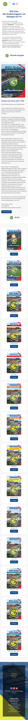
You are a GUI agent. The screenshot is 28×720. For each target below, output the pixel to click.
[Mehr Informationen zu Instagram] (17, 4)
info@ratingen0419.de (14, 708)
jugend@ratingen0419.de (14, 711)
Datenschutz (14, 675)
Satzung (14, 676)
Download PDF (6, 211)
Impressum (14, 673)
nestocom (14, 692)
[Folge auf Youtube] (17, 688)
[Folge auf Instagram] (14, 688)
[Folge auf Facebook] (11, 688)
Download (14, 254)
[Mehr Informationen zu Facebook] (14, 4)
